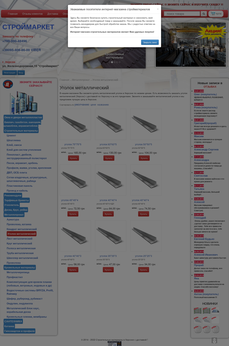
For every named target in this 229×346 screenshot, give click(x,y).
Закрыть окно (150, 42)
